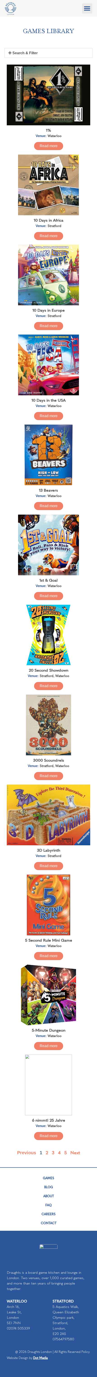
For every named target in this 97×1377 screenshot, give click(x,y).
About (48, 1196)
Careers (48, 1214)
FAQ (48, 1205)
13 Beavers (48, 490)
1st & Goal (48, 580)
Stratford (54, 225)
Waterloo (55, 135)
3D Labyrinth (48, 850)
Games (48, 1178)
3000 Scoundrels (48, 760)
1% (48, 130)
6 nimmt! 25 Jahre (48, 1120)
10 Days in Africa (48, 220)
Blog (48, 1187)
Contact (48, 1223)
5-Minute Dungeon (48, 1030)
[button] (87, 8)
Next (75, 1152)
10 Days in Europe (48, 310)
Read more (49, 146)
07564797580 (63, 1339)
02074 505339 (18, 1328)
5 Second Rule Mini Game (48, 940)
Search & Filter (25, 53)
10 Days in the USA (49, 400)
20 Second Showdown (48, 670)
